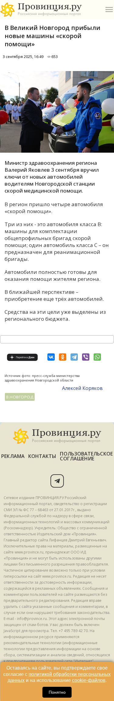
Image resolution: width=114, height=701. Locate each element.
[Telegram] (74, 357)
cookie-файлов (88, 680)
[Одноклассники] (62, 357)
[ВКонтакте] (51, 357)
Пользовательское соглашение (86, 456)
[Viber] (85, 357)
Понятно (57, 692)
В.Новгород (19, 397)
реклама (13, 456)
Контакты (42, 456)
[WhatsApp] (97, 357)
